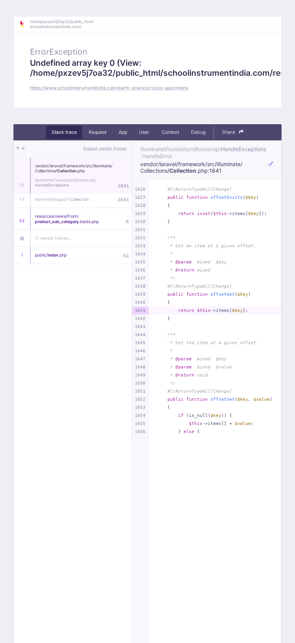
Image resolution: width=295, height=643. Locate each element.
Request (97, 132)
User (144, 132)
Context (170, 132)
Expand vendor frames (104, 148)
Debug (198, 132)
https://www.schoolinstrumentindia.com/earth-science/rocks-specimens (109, 88)
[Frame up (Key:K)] (18, 149)
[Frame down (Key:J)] (23, 149)
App (123, 132)
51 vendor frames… (53, 238)
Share (229, 132)
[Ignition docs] (24, 24)
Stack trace (64, 132)
